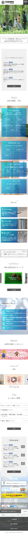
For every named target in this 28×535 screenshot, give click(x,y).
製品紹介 (8, 149)
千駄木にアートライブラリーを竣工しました (13, 80)
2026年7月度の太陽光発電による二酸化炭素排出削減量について (13, 64)
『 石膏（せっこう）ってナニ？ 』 (14, 253)
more (14, 86)
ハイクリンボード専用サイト (8, 154)
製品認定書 (9, 319)
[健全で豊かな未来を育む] (14, 19)
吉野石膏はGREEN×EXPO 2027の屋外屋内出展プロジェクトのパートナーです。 (13, 72)
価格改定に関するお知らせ (8, 515)
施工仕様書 (9, 315)
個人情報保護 (14, 524)
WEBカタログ (10, 311)
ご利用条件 (14, 519)
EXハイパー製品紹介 (20, 119)
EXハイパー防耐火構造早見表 (20, 124)
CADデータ (9, 328)
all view (14, 290)
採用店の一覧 (14, 130)
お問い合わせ (14, 528)
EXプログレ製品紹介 (8, 119)
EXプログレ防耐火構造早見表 (8, 124)
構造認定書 (9, 324)
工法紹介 (8, 171)
